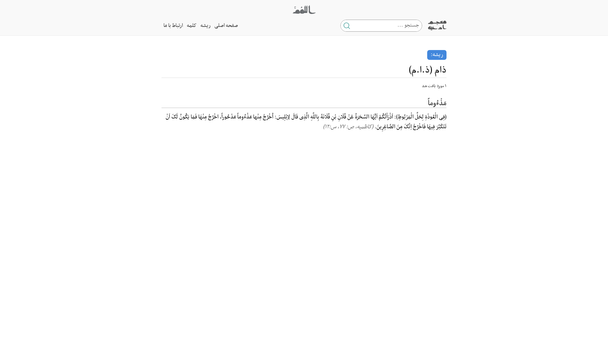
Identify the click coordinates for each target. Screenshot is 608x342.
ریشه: (437, 55)
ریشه (205, 25)
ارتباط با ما (173, 25)
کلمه (192, 25)
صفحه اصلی (226, 25)
